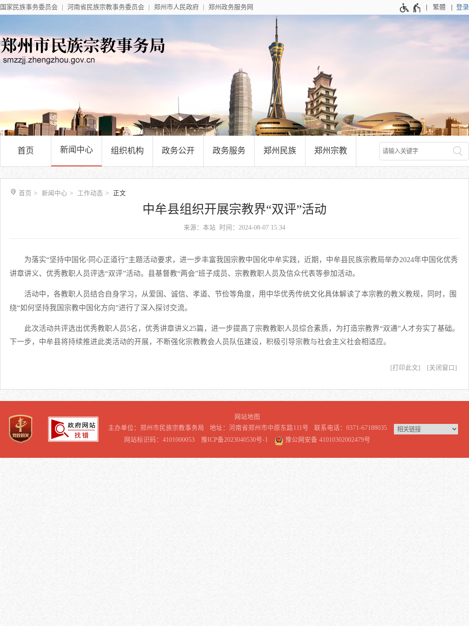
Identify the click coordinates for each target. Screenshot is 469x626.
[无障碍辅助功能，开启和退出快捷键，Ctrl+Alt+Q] (410, 7)
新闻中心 (76, 149)
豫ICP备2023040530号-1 (234, 439)
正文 (119, 193)
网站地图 (247, 416)
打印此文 (405, 367)
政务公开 (178, 150)
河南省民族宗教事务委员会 (105, 7)
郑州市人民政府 (176, 7)
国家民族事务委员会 (29, 7)
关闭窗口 (442, 367)
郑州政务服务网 (230, 7)
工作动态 (90, 193)
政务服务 (229, 150)
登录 (462, 7)
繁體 (439, 7)
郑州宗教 (330, 150)
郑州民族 (279, 150)
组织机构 (127, 150)
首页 (25, 150)
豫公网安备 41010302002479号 (327, 439)
